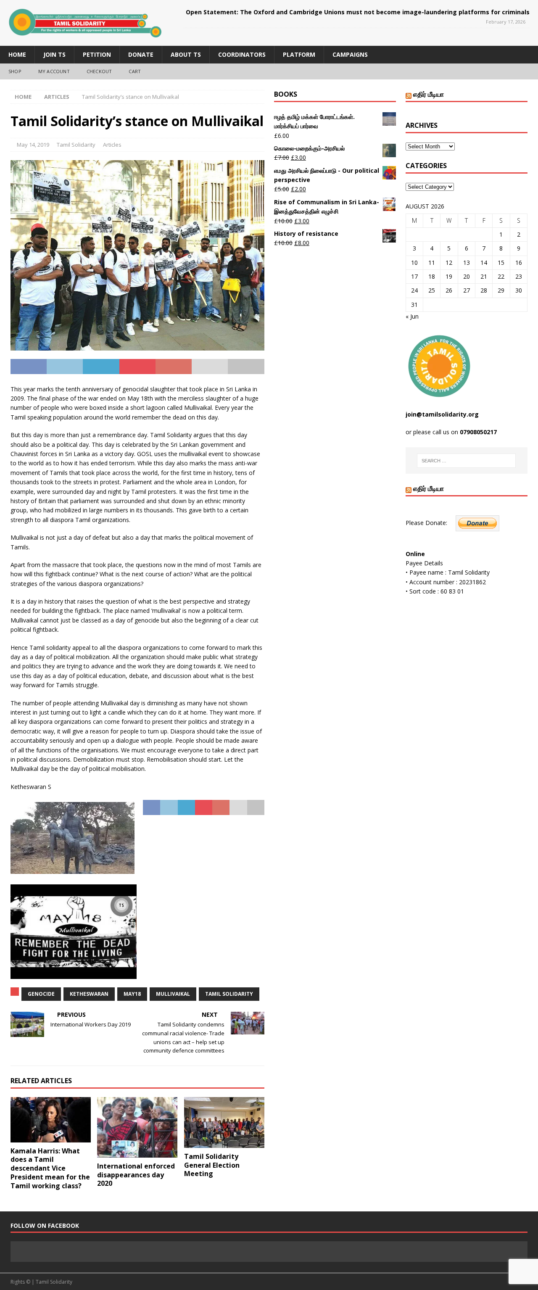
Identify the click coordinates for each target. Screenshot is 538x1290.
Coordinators (242, 54)
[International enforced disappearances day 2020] (137, 1127)
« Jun (412, 316)
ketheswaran (89, 993)
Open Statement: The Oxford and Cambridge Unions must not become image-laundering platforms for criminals (358, 12)
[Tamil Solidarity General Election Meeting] (224, 1122)
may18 (132, 993)
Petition (97, 54)
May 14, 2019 (33, 144)
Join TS (54, 54)
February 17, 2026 (505, 21)
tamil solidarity (229, 993)
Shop (14, 71)
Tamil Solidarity (76, 144)
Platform (299, 54)
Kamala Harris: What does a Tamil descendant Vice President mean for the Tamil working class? (50, 1168)
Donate (140, 54)
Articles (112, 144)
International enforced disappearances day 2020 (136, 1174)
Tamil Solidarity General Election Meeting (212, 1165)
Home (17, 54)
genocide (41, 993)
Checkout (99, 71)
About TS (186, 54)
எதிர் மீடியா (428, 94)
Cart (135, 71)
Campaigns (350, 54)
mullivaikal (173, 993)
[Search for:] (466, 461)
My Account (54, 71)
